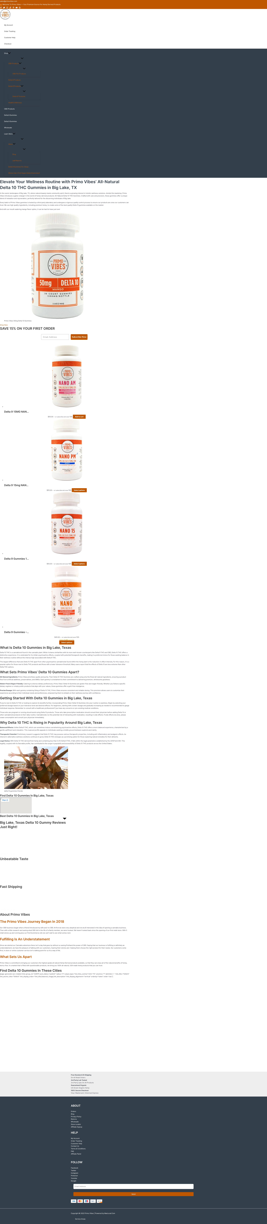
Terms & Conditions (78, 1149)
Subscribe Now (79, 337)
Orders (73, 1111)
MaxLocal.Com (109, 1213)
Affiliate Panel (76, 1154)
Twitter (73, 1171)
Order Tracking (76, 1141)
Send (133, 1194)
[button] (9, 53)
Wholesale (75, 1122)
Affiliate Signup (76, 1127)
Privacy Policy (76, 1117)
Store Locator (76, 1124)
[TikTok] (10, 8)
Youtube (74, 1178)
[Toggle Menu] (22, 58)
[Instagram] (7, 8)
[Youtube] (17, 8)
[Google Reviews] (20, 8)
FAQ (72, 1151)
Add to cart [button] (79, 417)
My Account (75, 1138)
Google (73, 1181)
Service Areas (80, 1219)
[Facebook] (1, 8)
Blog (72, 1114)
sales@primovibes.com (8, 1)
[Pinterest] (13, 8)
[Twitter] (4, 8)
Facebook (74, 1168)
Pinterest (74, 1176)
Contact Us (75, 1146)
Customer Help (76, 1144)
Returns (74, 1119)
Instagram (74, 1173)
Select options (79, 490)
